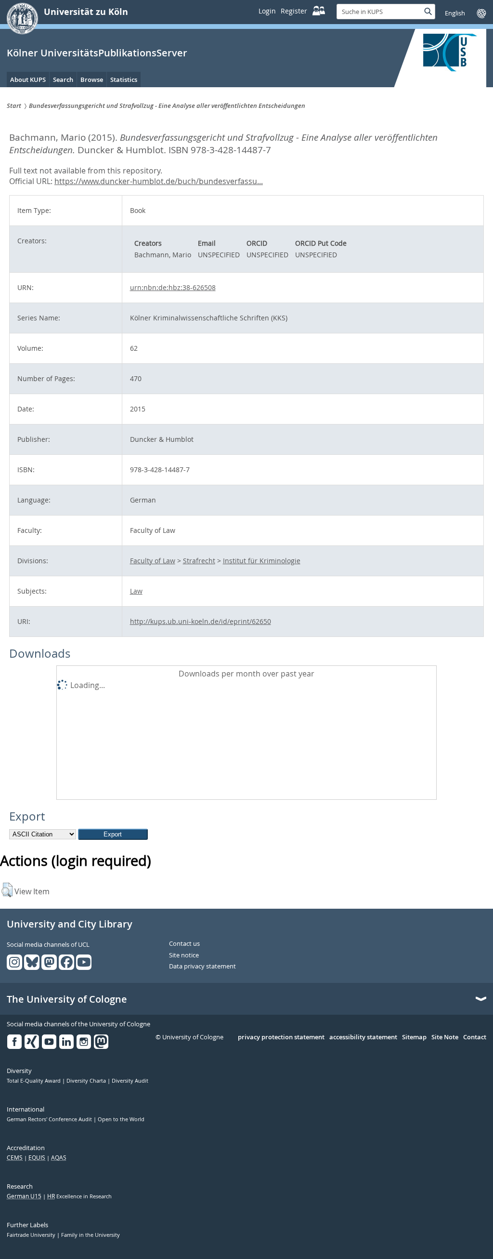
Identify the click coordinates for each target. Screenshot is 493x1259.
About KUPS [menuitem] (28, 79)
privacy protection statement (281, 1037)
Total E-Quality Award (34, 1080)
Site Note (444, 1037)
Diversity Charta (86, 1080)
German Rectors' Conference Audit (50, 1119)
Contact (474, 1037)
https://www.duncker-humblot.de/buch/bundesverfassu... (158, 181)
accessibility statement (363, 1037)
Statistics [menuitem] (123, 79)
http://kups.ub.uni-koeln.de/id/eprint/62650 (200, 621)
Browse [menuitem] (91, 79)
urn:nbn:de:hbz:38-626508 (173, 287)
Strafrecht (199, 560)
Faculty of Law (152, 560)
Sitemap (414, 1037)
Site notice (184, 955)
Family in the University (90, 1235)
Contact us (184, 944)
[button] (7, 890)
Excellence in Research (79, 1196)
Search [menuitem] (63, 79)
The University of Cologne (67, 999)
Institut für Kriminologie (261, 560)
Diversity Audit (130, 1080)
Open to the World (121, 1119)
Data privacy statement (202, 966)
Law (136, 591)
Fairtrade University (32, 1235)
